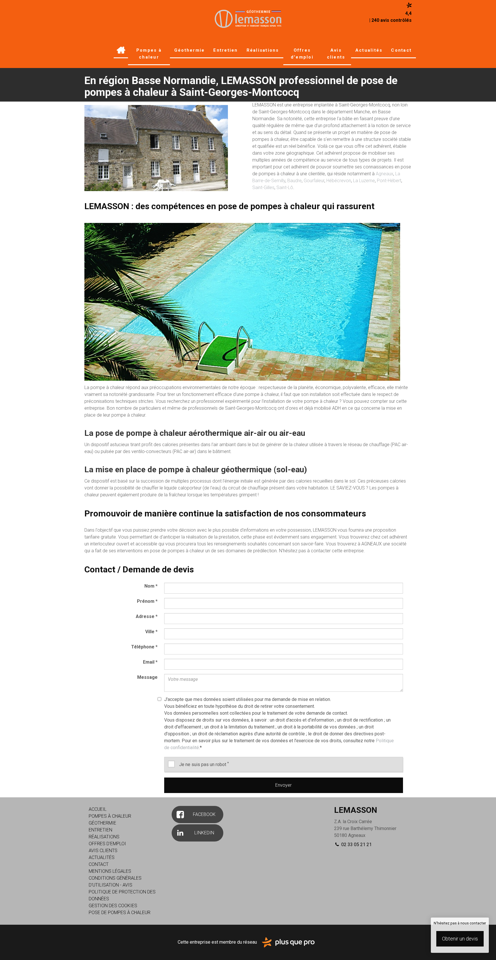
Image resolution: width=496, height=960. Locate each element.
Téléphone (144, 647)
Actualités (369, 50)
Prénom (147, 601)
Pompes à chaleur (149, 54)
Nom (151, 586)
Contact (401, 50)
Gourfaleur (314, 180)
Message (147, 677)
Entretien (225, 50)
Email (150, 662)
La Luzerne (364, 180)
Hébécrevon (338, 180)
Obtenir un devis (460, 939)
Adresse (147, 616)
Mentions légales (110, 871)
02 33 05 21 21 (356, 844)
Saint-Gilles (263, 187)
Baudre (294, 180)
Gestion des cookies (113, 905)
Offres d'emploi (302, 54)
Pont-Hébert (389, 180)
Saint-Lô (284, 187)
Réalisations (263, 50)
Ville (151, 631)
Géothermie (189, 50)
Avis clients (336, 54)
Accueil (121, 50)
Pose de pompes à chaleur (119, 912)
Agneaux (384, 173)
